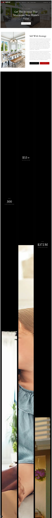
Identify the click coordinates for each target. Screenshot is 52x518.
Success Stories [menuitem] (33, 2)
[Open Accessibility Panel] (1, 516)
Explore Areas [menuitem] (18, 2)
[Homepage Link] (6, 2)
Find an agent (44, 63)
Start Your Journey (34, 63)
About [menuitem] (29, 2)
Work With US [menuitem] (24, 2)
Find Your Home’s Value (26, 23)
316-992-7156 (46, 2)
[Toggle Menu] (50, 2)
